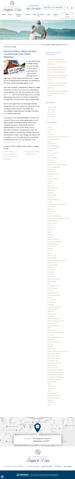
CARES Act (51, 172)
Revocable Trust (53, 360)
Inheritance (51, 270)
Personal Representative (56, 332)
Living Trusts (52, 302)
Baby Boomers (52, 158)
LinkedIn (72, 7)
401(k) (50, 127)
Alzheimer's (51, 144)
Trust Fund (51, 386)
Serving (27, 14)
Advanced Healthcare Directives (58, 137)
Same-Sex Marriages (54, 363)
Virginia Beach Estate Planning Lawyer (15, 44)
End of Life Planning (54, 216)
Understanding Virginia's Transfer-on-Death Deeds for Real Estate (57, 61)
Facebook (67, 7)
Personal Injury (52, 330)
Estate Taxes (52, 223)
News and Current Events (56, 321)
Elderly (50, 214)
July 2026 (51, 110)
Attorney (51, 155)
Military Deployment (54, 319)
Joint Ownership (53, 288)
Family (50, 230)
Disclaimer (68, 466)
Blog (48, 14)
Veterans (51, 400)
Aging (49, 141)
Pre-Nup (50, 344)
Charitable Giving (53, 174)
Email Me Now (47, 466)
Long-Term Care (53, 309)
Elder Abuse (52, 207)
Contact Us (56, 15)
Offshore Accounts (54, 325)
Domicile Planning (53, 200)
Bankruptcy (51, 160)
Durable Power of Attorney (57, 204)
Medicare (51, 316)
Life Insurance (52, 300)
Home (4, 14)
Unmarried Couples (54, 395)
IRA (49, 284)
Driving (50, 202)
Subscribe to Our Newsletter (53, 7)
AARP (49, 132)
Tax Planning (52, 382)
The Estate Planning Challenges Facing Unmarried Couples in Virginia (58, 93)
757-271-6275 (33, 8)
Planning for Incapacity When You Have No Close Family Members (57, 85)
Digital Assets (52, 190)
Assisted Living (52, 153)
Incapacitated (52, 265)
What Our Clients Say (38, 15)
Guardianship (52, 258)
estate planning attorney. (12, 142)
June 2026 (51, 112)
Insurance (51, 272)
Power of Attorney (54, 342)
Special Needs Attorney (55, 372)
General (50, 249)
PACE (49, 328)
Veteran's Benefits (54, 398)
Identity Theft (52, 263)
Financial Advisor (53, 239)
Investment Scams (54, 279)
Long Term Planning (54, 307)
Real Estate (51, 349)
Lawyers (50, 291)
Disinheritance (52, 195)
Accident (51, 134)
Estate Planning (35, 44)
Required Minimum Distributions (58, 351)
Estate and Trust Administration (58, 218)
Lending (50, 297)
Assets (50, 151)
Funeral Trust (52, 246)
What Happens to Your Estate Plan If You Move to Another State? (58, 77)
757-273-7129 (34, 466)
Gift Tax (50, 251)
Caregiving (51, 169)
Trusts (50, 391)
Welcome (51, 402)
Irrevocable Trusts (54, 286)
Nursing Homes (52, 323)
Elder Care (51, 209)
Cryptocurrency (53, 179)
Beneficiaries (52, 162)
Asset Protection (53, 148)
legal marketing (44, 475)
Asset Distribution (54, 146)
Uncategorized (52, 393)
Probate (50, 347)
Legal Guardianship (54, 295)
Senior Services (53, 367)
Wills (49, 405)
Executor (51, 228)
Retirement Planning (54, 354)
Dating (50, 181)
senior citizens (52, 365)
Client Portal (67, 16)
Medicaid (51, 312)
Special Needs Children (55, 374)
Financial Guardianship (55, 242)
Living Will (51, 305)
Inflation (50, 267)
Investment (51, 277)
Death (50, 183)
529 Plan (9, 95)
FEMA (49, 232)
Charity (50, 176)
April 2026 (51, 117)
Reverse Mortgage (54, 356)
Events (50, 225)
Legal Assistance (53, 293)
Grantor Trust (52, 256)
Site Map (58, 466)
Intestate (51, 274)
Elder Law (51, 211)
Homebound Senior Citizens (57, 260)
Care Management (54, 167)
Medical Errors (52, 314)
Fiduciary (51, 235)
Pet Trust (51, 335)
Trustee (50, 389)
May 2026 (51, 114)
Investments (52, 281)
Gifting (50, 253)
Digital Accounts (53, 188)
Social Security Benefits (55, 370)
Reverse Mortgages (54, 358)
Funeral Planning (53, 244)
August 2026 (52, 107)
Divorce (50, 197)
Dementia (51, 186)
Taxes (49, 384)
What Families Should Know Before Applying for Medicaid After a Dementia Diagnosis (57, 69)
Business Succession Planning (57, 165)
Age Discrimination (54, 139)
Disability (51, 193)
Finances (50, 237)
